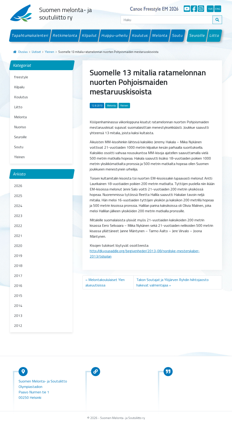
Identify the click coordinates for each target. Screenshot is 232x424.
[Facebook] (194, 8)
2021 (18, 235)
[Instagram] (201, 8)
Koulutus (139, 35)
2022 (18, 225)
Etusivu (23, 51)
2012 (18, 325)
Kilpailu (19, 87)
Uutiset (36, 51)
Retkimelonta (65, 35)
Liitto (214, 35)
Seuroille (197, 35)
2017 (18, 275)
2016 (18, 285)
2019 (18, 255)
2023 (18, 215)
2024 (18, 205)
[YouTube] (187, 8)
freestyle (21, 77)
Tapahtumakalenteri (30, 35)
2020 (18, 245)
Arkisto (19, 174)
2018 (18, 265)
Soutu (177, 35)
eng (217, 9)
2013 (18, 315)
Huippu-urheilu (114, 35)
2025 (18, 195)
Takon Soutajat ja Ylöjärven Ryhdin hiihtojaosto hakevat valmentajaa (172, 282)
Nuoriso (20, 127)
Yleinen (49, 51)
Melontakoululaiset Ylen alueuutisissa (105, 282)
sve (210, 9)
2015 (18, 295)
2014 (18, 305)
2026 (18, 185)
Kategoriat (22, 65)
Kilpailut (90, 35)
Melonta (160, 35)
